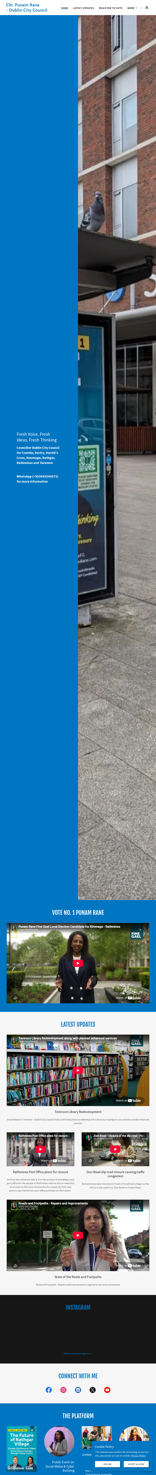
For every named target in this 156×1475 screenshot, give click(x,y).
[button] (133, 8)
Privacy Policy (138, 1455)
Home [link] (64, 7)
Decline (108, 1464)
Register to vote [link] (111, 7)
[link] (31, 10)
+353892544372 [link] (45, 476)
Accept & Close (136, 1464)
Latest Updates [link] (83, 7)
